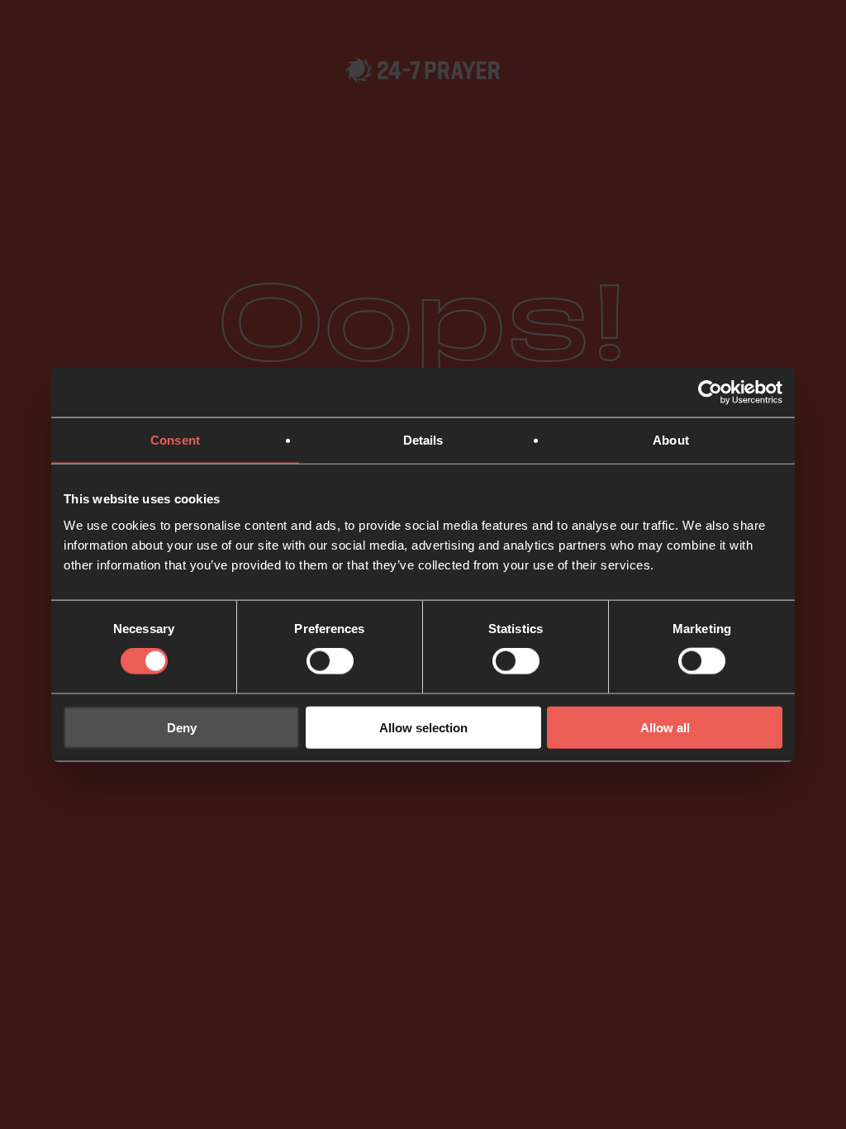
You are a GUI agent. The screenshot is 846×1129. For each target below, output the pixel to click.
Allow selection (423, 727)
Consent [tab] (175, 440)
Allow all (665, 727)
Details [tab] (423, 440)
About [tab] (671, 440)
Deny (182, 727)
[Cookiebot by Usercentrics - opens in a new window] (710, 392)
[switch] (330, 661)
